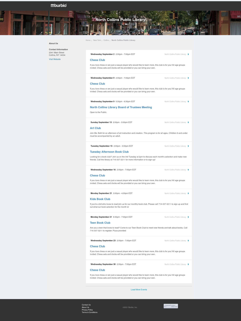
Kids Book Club (100, 199)
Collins (106, 40)
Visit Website (55, 59)
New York (97, 40)
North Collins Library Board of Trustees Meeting (121, 107)
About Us (85, 307)
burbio (10, 305)
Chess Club (97, 60)
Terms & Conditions (89, 312)
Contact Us (86, 304)
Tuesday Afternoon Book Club (109, 152)
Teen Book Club (100, 223)
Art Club (95, 128)
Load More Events (139, 289)
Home (88, 40)
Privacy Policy (87, 309)
